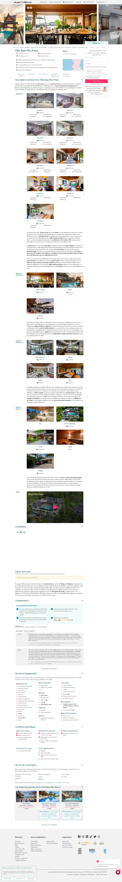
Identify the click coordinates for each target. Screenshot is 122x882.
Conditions (95, 76)
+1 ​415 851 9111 (89, 2)
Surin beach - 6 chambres (72, 805)
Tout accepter (30, 878)
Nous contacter (101, 2)
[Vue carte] (20, 532)
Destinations (43, 2)
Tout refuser (19, 878)
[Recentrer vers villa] (24, 532)
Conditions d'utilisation (73, 874)
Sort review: (19, 631)
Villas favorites (69, 2)
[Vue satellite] (17, 532)
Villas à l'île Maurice (36, 851)
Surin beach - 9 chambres (26, 805)
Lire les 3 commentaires (69, 54)
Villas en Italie (50, 841)
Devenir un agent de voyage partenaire (21, 859)
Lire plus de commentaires (49, 668)
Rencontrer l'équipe (21, 853)
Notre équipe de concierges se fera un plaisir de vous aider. (52, 783)
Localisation (32, 74)
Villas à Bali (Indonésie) (34, 842)
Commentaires (43, 74)
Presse (17, 847)
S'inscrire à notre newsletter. (93, 78)
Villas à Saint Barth (51, 843)
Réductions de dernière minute (67, 844)
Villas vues (78, 2)
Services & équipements (55, 75)
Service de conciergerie (66, 75)
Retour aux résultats (55, 2)
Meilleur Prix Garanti (94, 53)
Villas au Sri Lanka (36, 849)
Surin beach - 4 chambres (49, 805)
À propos (18, 841)
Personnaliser (7, 878)
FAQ (16, 845)
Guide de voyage (67, 847)
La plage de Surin (23, 53)
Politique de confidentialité (87, 874)
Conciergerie (19, 851)
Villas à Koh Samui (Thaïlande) (36, 846)
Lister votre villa (19, 849)
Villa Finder (65, 841)
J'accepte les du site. (94, 76)
